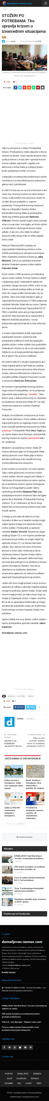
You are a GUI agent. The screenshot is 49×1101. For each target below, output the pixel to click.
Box (4, 37)
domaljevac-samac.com (30, 1097)
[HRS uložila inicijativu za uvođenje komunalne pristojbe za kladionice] (7, 870)
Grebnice (37, 1074)
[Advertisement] (24, 116)
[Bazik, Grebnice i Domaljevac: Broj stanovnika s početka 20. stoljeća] (35, 771)
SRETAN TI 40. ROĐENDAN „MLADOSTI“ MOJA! (13, 743)
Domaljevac (22, 1074)
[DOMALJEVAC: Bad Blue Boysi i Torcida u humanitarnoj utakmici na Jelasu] (7, 859)
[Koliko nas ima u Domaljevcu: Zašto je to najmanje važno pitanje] (14, 771)
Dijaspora (21, 1079)
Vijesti (29, 1083)
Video (38, 1083)
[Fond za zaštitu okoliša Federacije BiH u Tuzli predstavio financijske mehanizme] (7, 880)
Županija (30, 696)
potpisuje (6, 430)
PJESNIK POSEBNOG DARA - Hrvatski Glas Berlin (23, 988)
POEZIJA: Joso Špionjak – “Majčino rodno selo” (21, 1022)
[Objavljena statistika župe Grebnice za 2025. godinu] (7, 902)
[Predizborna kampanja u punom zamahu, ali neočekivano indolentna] (35, 798)
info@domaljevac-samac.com (19, 965)
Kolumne (9, 1083)
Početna (9, 1074)
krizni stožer (21, 696)
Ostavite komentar (25, 837)
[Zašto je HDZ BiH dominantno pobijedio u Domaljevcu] (14, 798)
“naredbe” (33, 394)
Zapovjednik (33, 438)
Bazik (9, 1079)
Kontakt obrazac (9, 972)
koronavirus (11, 696)
